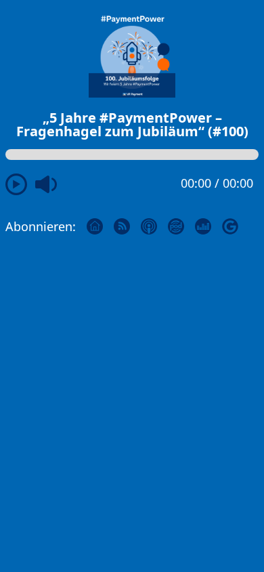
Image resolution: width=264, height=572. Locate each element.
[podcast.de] (181, 225)
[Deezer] (208, 225)
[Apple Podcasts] (154, 225)
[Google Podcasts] (235, 225)
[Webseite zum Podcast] (100, 225)
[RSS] (127, 225)
